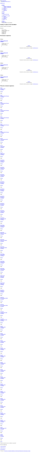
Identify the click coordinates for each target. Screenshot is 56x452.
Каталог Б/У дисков (7, 15)
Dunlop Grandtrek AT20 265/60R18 (2, 327)
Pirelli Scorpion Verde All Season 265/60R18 (4, 96)
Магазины (5, 10)
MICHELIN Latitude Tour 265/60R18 (2, 161)
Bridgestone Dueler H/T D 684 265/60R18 (3, 233)
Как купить (5, 8)
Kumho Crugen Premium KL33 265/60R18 (4, 139)
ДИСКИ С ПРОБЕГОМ (7, 7)
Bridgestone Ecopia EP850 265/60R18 (2, 226)
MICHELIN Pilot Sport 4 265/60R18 (2, 182)
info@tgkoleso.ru (2, 449)
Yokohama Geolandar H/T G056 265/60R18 (3, 312)
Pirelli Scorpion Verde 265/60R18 (2, 88)
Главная (3, 12)
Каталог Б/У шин (6, 14)
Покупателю (4, 9)
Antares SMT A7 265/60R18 (2, 435)
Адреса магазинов (3, 446)
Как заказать (4, 16)
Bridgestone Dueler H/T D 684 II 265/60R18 (3, 240)
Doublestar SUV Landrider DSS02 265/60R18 (4, 298)
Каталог (3, 5)
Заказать (29, 45)
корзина (3, 11)
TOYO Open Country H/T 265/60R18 (3, 428)
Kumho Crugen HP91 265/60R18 (2, 146)
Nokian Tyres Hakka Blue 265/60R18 (2, 276)
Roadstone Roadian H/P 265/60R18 (2, 291)
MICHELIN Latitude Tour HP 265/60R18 (3, 218)
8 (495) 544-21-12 (7, 1)
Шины (3, 13)
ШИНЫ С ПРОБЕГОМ (7, 6)
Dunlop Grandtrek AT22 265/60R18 (2, 341)
